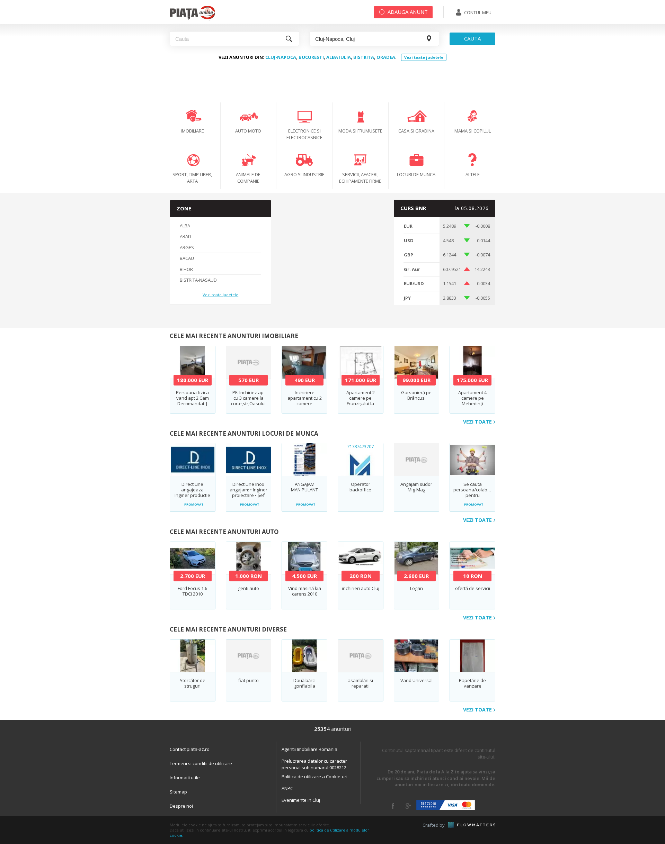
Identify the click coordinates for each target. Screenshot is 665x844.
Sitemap (178, 792)
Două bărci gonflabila (304, 683)
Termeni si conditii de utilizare (201, 763)
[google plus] (408, 805)
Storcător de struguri (192, 683)
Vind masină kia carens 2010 (304, 591)
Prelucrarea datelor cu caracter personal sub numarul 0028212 (314, 764)
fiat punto (248, 680)
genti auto (248, 588)
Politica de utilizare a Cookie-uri (314, 776)
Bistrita (363, 57)
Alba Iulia (338, 57)
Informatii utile (185, 777)
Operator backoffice (360, 486)
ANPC (287, 788)
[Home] (192, 19)
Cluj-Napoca (280, 57)
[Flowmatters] (471, 825)
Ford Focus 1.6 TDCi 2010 (192, 591)
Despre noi (181, 806)
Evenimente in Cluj (301, 800)
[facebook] (393, 805)
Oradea (385, 57)
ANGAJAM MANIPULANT (304, 486)
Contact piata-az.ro (190, 749)
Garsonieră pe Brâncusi (416, 395)
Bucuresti (311, 57)
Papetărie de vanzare (472, 683)
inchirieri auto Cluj (360, 588)
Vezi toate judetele (423, 57)
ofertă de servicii (472, 588)
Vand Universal (416, 680)
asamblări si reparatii (360, 683)
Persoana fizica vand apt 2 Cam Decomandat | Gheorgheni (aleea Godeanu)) (192, 403)
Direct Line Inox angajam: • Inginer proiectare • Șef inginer (248, 492)
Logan (416, 588)
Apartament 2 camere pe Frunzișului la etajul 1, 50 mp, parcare (360, 403)
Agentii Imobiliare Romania (309, 749)
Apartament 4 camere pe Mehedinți (472, 398)
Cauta (472, 38)
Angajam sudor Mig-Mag (416, 486)
